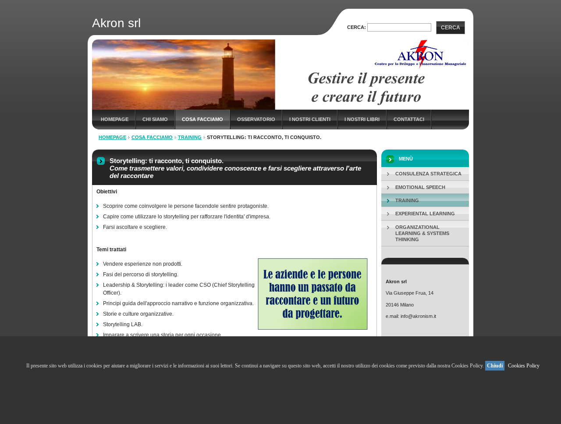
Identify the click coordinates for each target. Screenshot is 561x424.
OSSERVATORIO (256, 119)
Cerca (450, 28)
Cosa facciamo (202, 119)
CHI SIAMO (155, 119)
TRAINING (190, 137)
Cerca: (356, 27)
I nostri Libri (362, 119)
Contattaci (409, 119)
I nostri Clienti (309, 119)
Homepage (114, 119)
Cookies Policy (524, 366)
